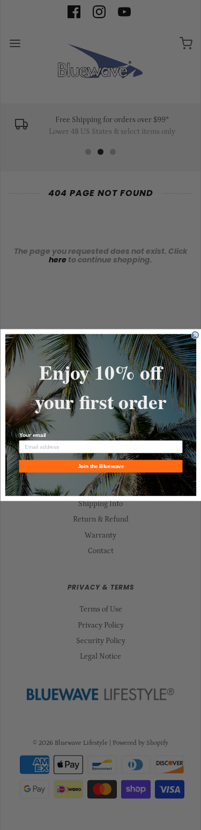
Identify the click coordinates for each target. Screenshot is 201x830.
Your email (32, 436)
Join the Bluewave (100, 466)
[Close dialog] (195, 334)
